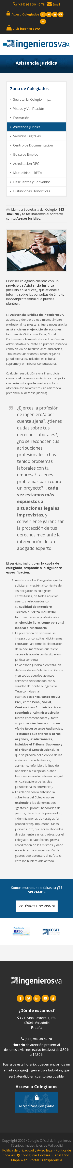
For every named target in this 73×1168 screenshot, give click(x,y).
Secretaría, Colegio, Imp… (32, 99)
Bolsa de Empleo (25, 154)
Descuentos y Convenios (31, 182)
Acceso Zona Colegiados (36, 1106)
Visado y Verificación (28, 108)
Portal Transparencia (46, 1160)
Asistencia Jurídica (26, 127)
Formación (21, 118)
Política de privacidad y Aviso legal (28, 1150)
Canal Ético (61, 1155)
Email (56, 4)
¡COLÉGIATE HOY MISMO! (36, 906)
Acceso (24, 14)
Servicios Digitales (27, 136)
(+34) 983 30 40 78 (31, 4)
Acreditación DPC (26, 163)
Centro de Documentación (33, 145)
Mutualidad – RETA (27, 173)
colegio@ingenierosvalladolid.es (38, 1070)
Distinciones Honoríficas (31, 191)
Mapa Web (19, 1160)
